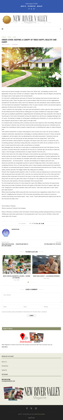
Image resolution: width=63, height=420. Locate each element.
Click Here (5, 347)
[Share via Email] (43, 223)
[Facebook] (26, 408)
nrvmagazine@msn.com (8, 381)
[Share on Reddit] (39, 223)
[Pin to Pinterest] (36, 223)
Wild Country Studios (40, 414)
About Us (23, 6)
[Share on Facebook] (32, 223)
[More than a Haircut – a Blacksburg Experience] (46, 264)
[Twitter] (31, 9)
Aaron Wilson (15, 229)
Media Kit (39, 6)
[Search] (60, 29)
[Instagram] (33, 9)
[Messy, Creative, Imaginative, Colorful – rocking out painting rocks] (17, 264)
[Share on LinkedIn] (37, 223)
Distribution (31, 6)
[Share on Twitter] (34, 223)
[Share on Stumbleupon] (41, 223)
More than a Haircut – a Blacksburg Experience (46, 276)
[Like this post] (31, 223)
